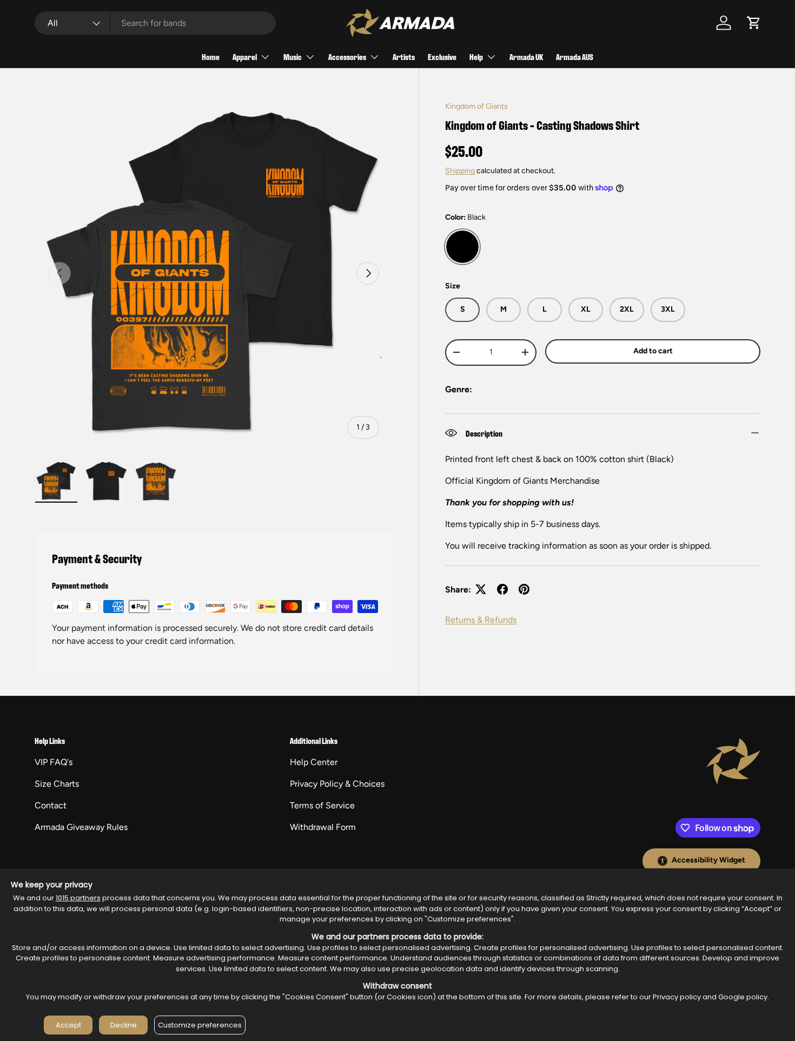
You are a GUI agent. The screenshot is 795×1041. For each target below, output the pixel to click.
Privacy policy (677, 997)
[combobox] (155, 23)
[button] (754, 23)
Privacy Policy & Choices (337, 784)
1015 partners (78, 898)
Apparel (245, 56)
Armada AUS (574, 56)
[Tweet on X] (481, 589)
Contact (51, 805)
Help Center (313, 762)
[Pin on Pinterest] (524, 589)
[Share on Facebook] (502, 589)
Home (211, 56)
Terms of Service (322, 805)
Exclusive (442, 56)
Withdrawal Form (323, 827)
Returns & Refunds (480, 619)
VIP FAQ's (53, 762)
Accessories (347, 56)
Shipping (460, 170)
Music (292, 56)
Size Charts (57, 784)
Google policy (742, 997)
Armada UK (526, 56)
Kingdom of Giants (476, 106)
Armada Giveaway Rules (81, 827)
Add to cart (653, 350)
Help (476, 56)
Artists (404, 56)
